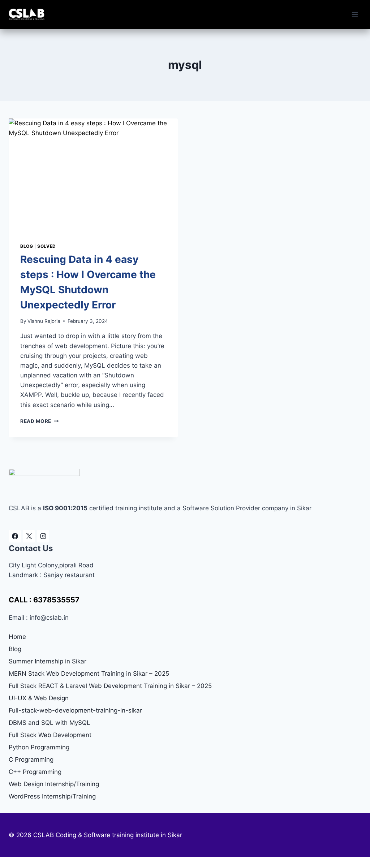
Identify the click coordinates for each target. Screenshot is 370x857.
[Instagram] (43, 536)
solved (46, 246)
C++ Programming (35, 771)
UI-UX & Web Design (39, 698)
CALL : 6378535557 (44, 600)
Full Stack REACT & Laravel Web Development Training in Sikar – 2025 (110, 685)
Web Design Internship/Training (54, 784)
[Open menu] (354, 14)
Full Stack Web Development (50, 735)
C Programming (31, 759)
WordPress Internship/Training (52, 796)
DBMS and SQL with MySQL (49, 722)
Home (17, 636)
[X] (29, 536)
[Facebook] (15, 536)
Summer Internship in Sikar (47, 661)
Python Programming (39, 747)
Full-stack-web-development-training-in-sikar (75, 710)
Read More (39, 421)
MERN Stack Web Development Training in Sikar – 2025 (89, 673)
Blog (26, 246)
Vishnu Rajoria (43, 321)
